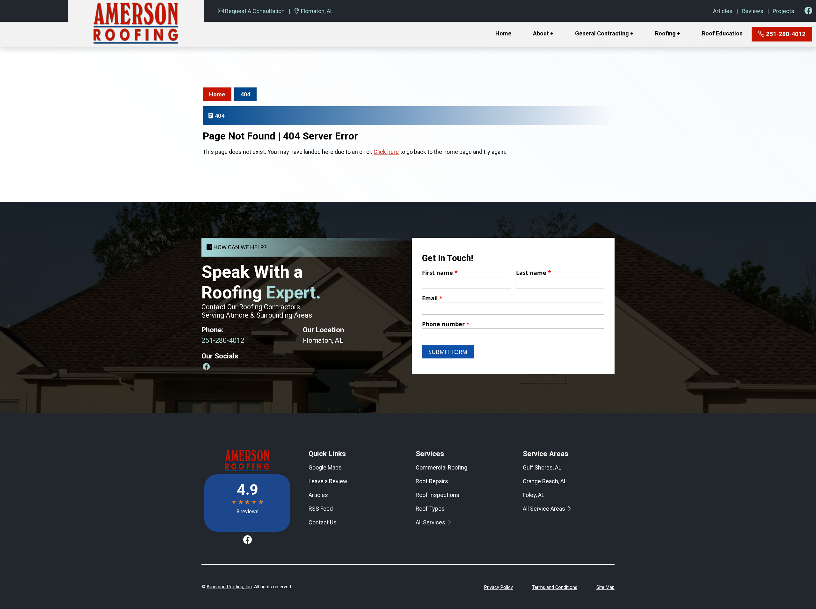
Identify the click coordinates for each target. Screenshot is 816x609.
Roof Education (722, 33)
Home (503, 33)
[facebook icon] (808, 11)
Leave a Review (328, 481)
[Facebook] (206, 367)
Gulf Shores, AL (542, 467)
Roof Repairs (432, 481)
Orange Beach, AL (545, 481)
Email (432, 298)
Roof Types (430, 508)
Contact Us (323, 522)
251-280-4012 (784, 34)
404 (245, 94)
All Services (431, 522)
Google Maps (325, 467)
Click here (386, 151)
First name (440, 272)
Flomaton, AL (317, 11)
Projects (783, 11)
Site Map (605, 587)
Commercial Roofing (441, 467)
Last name (533, 272)
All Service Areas (544, 508)
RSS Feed (321, 508)
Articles (722, 11)
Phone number (446, 324)
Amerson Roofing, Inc (229, 587)
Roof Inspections (437, 495)
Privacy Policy (498, 587)
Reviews (752, 11)
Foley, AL (533, 495)
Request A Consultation (255, 11)
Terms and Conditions (554, 587)
